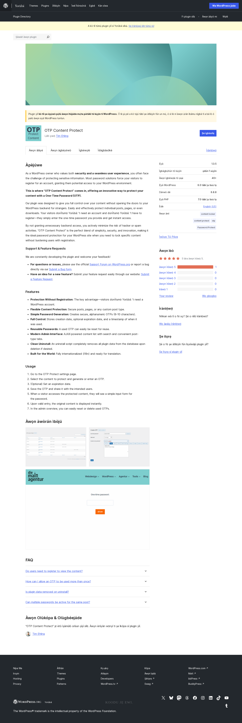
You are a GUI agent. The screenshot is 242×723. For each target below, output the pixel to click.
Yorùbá (48, 702)
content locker (208, 214)
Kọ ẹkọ (104, 668)
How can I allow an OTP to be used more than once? (58, 581)
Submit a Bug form (60, 269)
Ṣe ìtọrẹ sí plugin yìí (170, 351)
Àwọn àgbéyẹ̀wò (61, 150)
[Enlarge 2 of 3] (145, 431)
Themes (61, 673)
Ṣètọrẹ (150, 678)
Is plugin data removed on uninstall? (47, 591)
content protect (201, 220)
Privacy (17, 683)
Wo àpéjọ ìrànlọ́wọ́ (170, 323)
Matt (192, 673)
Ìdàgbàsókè (105, 150)
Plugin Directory (22, 16)
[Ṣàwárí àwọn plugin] (48, 37)
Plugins (61, 678)
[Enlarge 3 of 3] (145, 473)
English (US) (209, 206)
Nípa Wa (17, 668)
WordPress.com (198, 668)
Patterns (61, 683)
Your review (166, 296)
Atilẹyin (104, 673)
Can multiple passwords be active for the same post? (58, 602)
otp (213, 220)
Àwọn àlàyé (36, 150)
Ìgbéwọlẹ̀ (84, 150)
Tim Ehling (62, 136)
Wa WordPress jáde (224, 5)
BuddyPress (196, 683)
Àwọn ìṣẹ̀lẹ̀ (150, 673)
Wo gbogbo (209, 296)
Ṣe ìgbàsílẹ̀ (208, 133)
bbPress (194, 678)
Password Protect (206, 227)
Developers (107, 678)
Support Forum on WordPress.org (110, 264)
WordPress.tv (109, 683)
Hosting (17, 678)
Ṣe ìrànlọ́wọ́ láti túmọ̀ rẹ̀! (141, 25)
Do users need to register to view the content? (54, 571)
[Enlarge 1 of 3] (81, 431)
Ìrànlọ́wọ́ (211, 150)
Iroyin (16, 673)
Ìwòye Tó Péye (168, 236)
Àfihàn (60, 668)
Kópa (147, 668)
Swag (149, 683)
